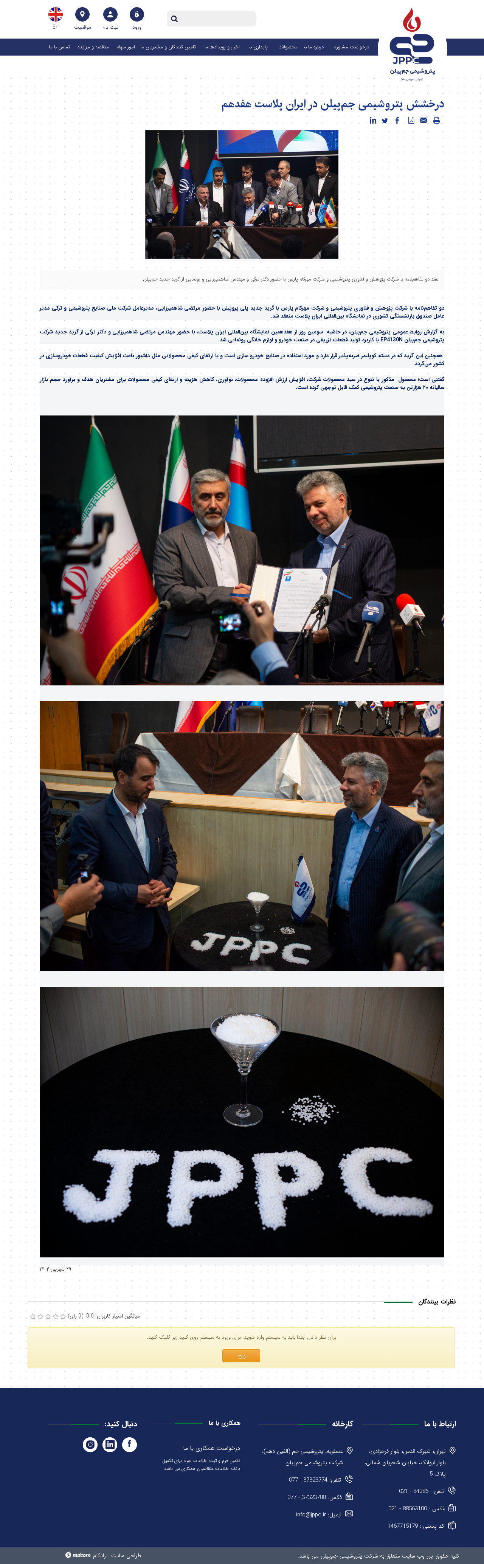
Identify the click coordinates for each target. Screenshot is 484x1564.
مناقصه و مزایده (93, 47)
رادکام (99, 1555)
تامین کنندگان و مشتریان (171, 47)
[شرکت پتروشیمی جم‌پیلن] (412, 44)
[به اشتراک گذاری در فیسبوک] (397, 120)
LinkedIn (109, 1444)
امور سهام (125, 47)
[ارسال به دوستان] (423, 120)
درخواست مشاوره (351, 47)
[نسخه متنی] (436, 120)
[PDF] (411, 120)
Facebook (129, 1444)
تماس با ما (59, 47)
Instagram (90, 1444)
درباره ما (316, 47)
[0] (32, 1316)
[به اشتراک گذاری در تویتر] (385, 120)
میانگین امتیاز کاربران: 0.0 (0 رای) (104, 1316)
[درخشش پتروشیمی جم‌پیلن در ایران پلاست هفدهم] (242, 194)
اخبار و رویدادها (224, 47)
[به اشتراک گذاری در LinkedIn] (372, 120)
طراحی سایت (126, 1555)
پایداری (260, 47)
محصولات (288, 47)
